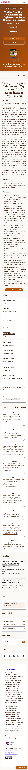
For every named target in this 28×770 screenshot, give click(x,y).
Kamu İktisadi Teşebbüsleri (9, 183)
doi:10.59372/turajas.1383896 (10, 437)
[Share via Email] (23, 656)
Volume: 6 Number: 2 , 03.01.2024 (10, 604)
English (23, 2)
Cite (13, 42)
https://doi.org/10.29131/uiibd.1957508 (10, 587)
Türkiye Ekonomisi (13, 185)
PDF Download (13, 38)
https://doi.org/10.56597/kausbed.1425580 (12, 573)
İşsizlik (13, 187)
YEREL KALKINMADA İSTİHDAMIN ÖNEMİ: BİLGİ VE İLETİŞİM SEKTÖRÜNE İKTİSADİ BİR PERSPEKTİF (13, 564)
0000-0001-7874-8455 (9, 334)
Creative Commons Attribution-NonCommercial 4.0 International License (14, 752)
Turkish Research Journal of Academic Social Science (14, 65)
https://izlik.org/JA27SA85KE (11, 399)
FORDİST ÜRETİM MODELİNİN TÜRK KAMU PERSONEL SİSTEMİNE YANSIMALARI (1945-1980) (14, 580)
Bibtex (24, 407)
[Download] (23, 642)
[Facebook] (4, 656)
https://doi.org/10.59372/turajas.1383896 (13, 423)
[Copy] (24, 425)
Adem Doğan (13, 31)
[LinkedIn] (18, 656)
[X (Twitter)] (14, 656)
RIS (17, 407)
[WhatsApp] (9, 656)
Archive (4, 597)
